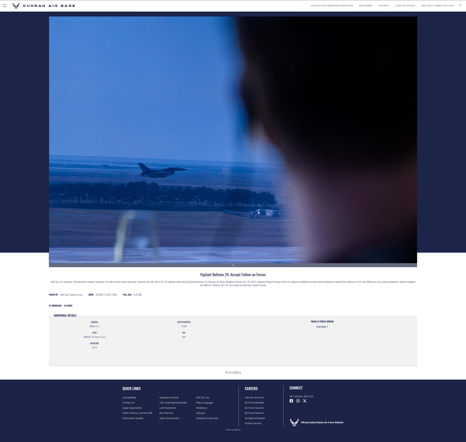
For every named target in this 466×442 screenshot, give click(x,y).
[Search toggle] (460, 5)
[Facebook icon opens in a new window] (291, 401)
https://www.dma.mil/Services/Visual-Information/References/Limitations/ (310, 335)
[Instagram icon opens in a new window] (298, 401)
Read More (322, 326)
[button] (4, 6)
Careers (251, 388)
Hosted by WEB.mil (233, 430)
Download (56, 305)
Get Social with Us (301, 396)
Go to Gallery (233, 372)
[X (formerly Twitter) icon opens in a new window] (305, 401)
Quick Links (132, 388)
